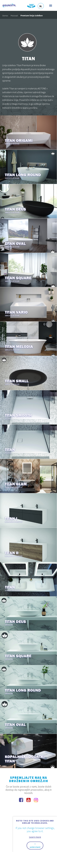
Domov (5, 15)
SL (40, 6)
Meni (50, 5)
